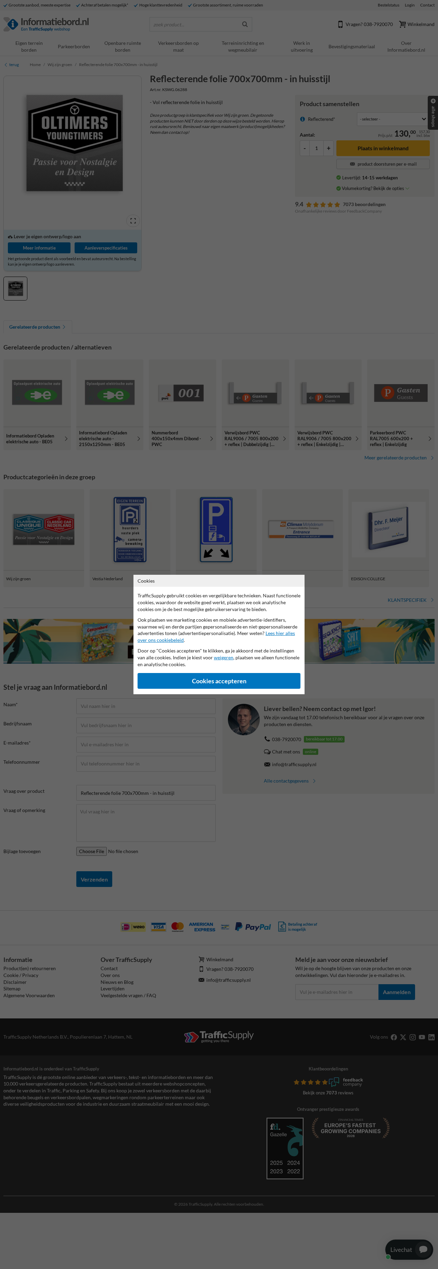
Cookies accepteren (219, 681)
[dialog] (219, 634)
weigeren (223, 657)
